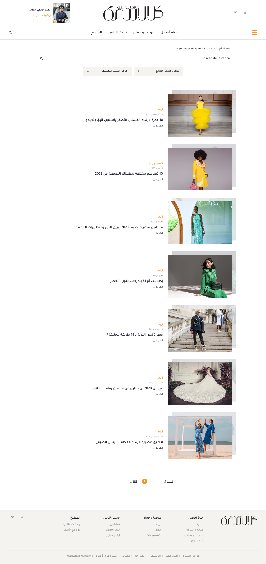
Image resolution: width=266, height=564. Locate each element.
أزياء (158, 524)
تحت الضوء (113, 530)
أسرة (200, 524)
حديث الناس (117, 33)
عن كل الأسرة (191, 556)
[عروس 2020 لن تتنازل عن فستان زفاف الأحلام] (200, 383)
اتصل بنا (140, 556)
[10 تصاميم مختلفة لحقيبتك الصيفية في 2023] (200, 169)
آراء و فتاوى (113, 535)
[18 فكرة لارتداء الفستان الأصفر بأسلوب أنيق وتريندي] (200, 115)
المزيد (159, 126)
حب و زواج (197, 541)
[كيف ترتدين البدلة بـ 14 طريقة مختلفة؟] (200, 330)
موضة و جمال (143, 33)
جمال (158, 530)
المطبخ (96, 33)
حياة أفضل (169, 33)
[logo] (133, 13)
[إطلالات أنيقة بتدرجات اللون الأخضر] (200, 276)
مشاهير (115, 524)
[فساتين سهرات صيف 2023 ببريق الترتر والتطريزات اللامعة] (200, 222)
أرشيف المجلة (42, 15)
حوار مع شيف (72, 530)
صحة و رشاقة (194, 530)
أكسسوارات (153, 535)
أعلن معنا (172, 556)
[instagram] (245, 13)
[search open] (12, 32)
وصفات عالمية (72, 524)
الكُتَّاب (126, 556)
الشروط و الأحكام (106, 556)
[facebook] (254, 13)
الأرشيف (155, 556)
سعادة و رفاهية (193, 535)
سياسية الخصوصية (79, 556)
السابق (168, 481)
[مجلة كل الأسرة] (238, 520)
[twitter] (235, 13)
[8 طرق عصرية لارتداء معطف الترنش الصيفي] (200, 437)
